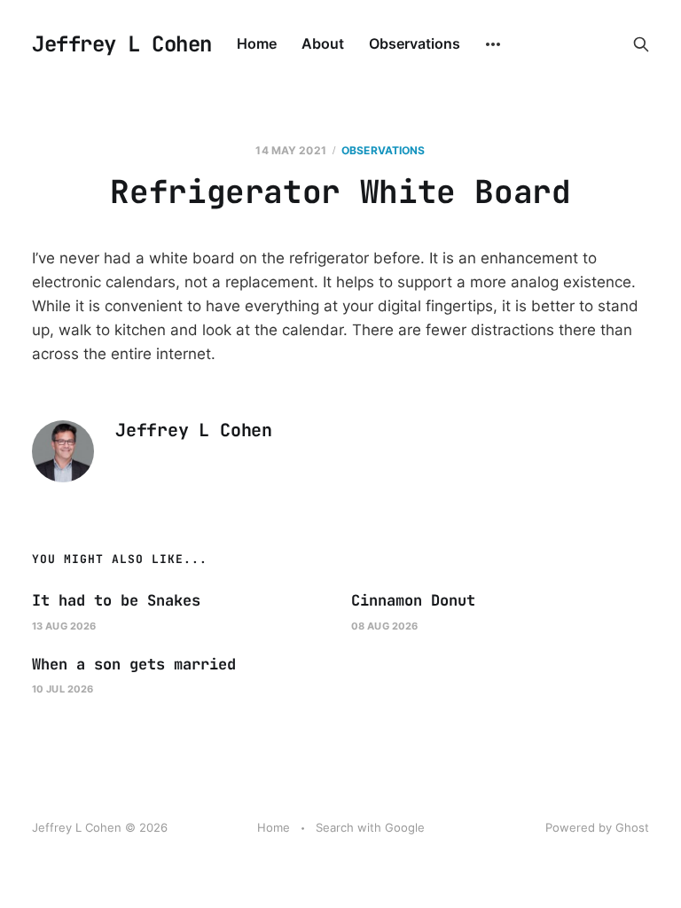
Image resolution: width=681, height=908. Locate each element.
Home (257, 43)
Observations (414, 43)
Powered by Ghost (597, 827)
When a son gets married (134, 664)
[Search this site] (641, 44)
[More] (493, 44)
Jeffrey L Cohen (122, 44)
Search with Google (370, 827)
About (322, 43)
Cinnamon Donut (413, 600)
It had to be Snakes (116, 600)
